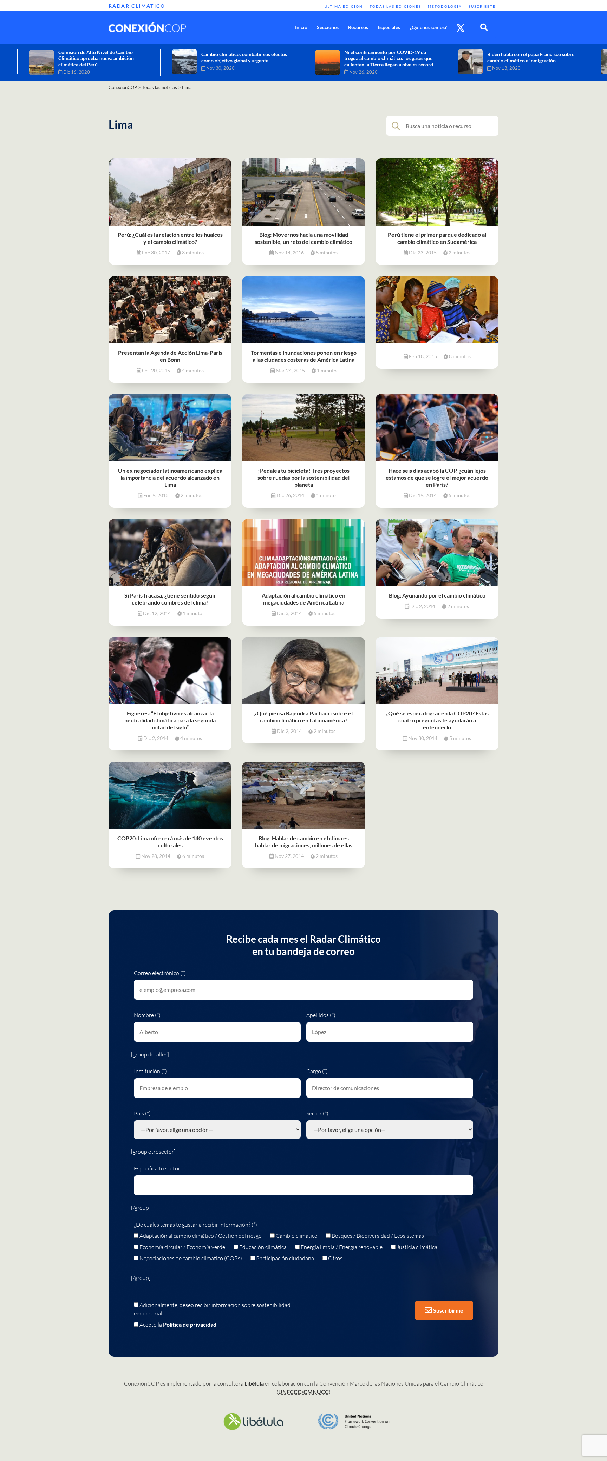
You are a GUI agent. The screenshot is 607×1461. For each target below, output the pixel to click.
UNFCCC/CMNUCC (303, 1391)
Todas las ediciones (395, 6)
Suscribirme (447, 1310)
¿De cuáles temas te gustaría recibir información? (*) (195, 1224)
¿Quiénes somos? (428, 27)
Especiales (389, 27)
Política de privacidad (189, 1324)
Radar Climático (137, 6)
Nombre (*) (147, 1015)
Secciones (328, 27)
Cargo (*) (317, 1071)
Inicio (301, 27)
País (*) (142, 1113)
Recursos (358, 27)
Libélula (254, 1383)
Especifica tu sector (157, 1168)
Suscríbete (482, 6)
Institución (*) (150, 1071)
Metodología (445, 6)
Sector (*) (317, 1113)
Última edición (344, 6)
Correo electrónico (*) (160, 972)
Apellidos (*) (320, 1015)
